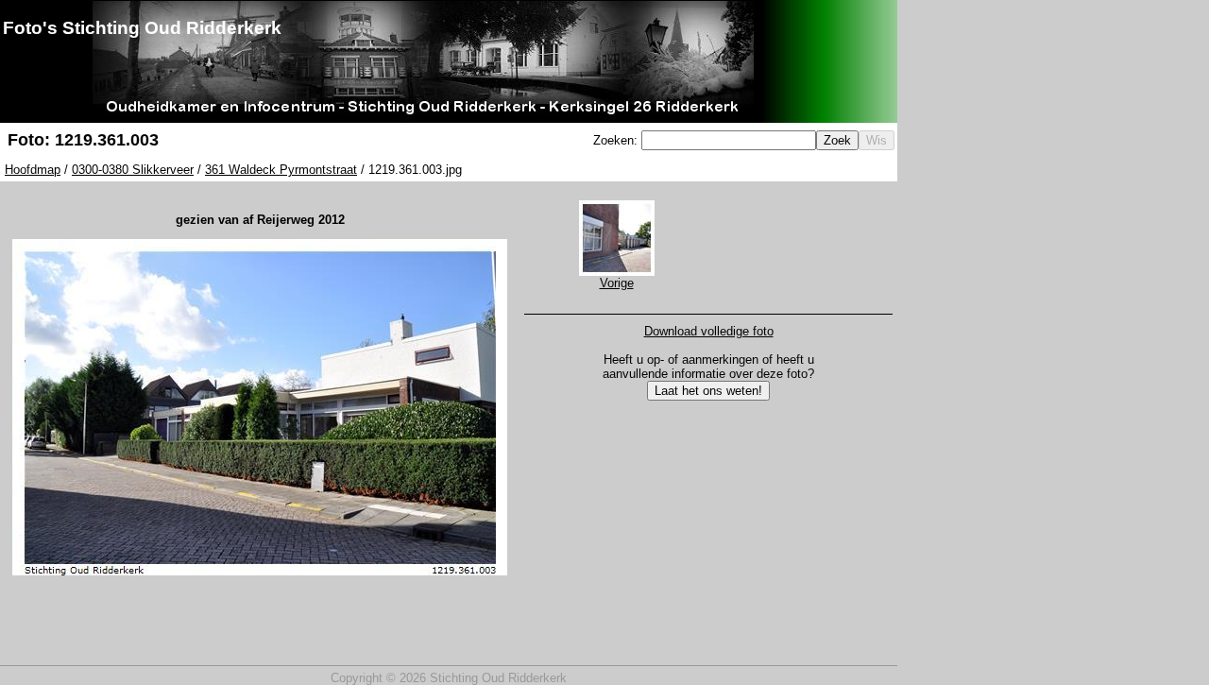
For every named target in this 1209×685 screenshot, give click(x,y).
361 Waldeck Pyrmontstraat (281, 170)
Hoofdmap (32, 170)
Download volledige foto (709, 331)
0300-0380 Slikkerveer (133, 170)
